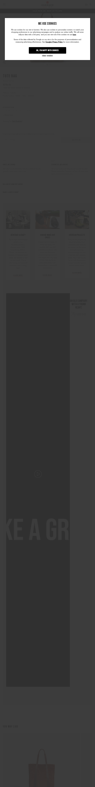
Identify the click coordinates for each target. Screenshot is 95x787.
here (74, 35)
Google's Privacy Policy (54, 42)
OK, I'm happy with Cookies (47, 50)
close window (47, 56)
